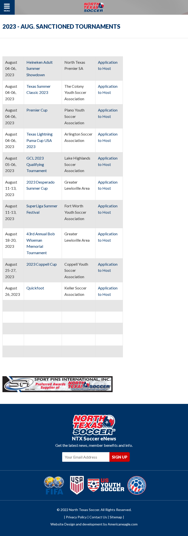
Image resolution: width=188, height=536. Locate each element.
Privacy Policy (76, 517)
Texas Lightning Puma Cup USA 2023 (39, 140)
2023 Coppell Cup (42, 264)
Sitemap (116, 517)
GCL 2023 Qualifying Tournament (36, 164)
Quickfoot (35, 288)
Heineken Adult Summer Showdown (39, 68)
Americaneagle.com (123, 524)
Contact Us (98, 517)
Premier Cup (37, 110)
